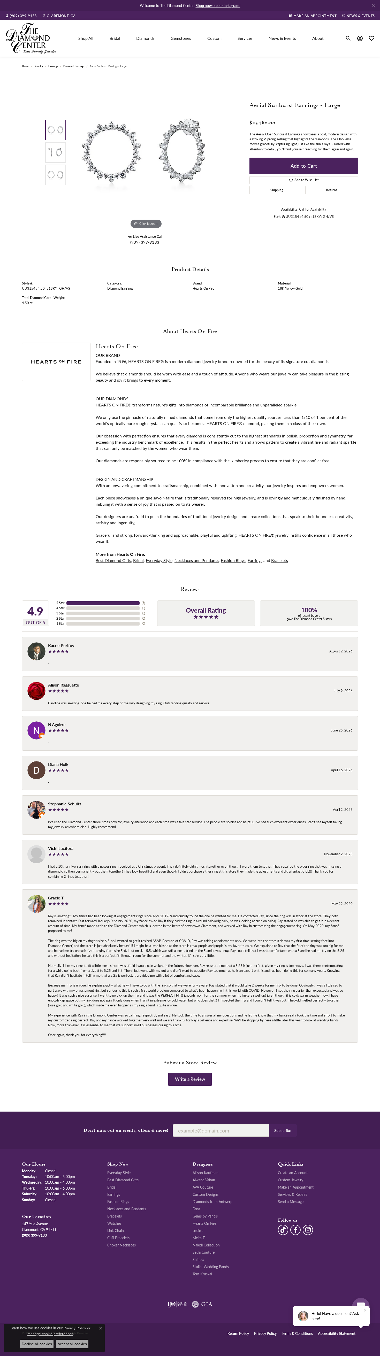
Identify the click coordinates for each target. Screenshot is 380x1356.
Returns (331, 190)
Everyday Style (159, 560)
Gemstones (181, 38)
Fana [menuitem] (196, 1208)
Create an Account (293, 1172)
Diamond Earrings (73, 66)
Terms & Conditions (297, 1333)
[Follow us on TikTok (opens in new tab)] (283, 1230)
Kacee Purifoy (61, 645)
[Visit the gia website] (202, 1304)
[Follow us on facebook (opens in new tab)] (295, 1230)
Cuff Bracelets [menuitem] (118, 1237)
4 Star (60, 608)
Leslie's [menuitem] (198, 1230)
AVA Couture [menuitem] (203, 1187)
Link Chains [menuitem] (116, 1230)
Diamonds (145, 38)
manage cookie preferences (50, 1334)
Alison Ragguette (63, 685)
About (318, 38)
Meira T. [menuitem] (199, 1237)
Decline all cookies (37, 1344)
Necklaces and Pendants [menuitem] (126, 1208)
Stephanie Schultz (64, 804)
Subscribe (282, 1130)
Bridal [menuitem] (111, 1187)
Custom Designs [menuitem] (205, 1194)
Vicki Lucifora (60, 848)
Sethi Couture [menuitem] (204, 1252)
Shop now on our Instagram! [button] (218, 5)
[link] (21, 15)
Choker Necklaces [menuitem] (121, 1244)
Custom (214, 38)
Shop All (85, 38)
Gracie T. (56, 898)
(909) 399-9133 (144, 242)
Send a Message (290, 1201)
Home (25, 66)
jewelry (38, 66)
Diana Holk (58, 764)
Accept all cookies (72, 1344)
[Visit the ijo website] (177, 1304)
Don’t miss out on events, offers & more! (126, 1130)
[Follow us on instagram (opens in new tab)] (308, 1230)
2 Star (60, 618)
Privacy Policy (265, 1333)
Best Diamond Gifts (113, 560)
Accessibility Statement (336, 1333)
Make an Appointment (296, 1187)
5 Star (60, 603)
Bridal (115, 38)
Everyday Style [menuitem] (119, 1172)
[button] (348, 38)
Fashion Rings (233, 560)
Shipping (276, 190)
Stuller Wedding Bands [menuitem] (211, 1266)
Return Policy (238, 1333)
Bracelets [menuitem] (114, 1216)
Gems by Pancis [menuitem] (205, 1216)
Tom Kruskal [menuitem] (202, 1273)
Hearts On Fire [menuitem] (204, 1223)
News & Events (282, 38)
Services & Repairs (292, 1194)
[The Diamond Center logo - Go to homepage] (31, 38)
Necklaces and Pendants (196, 560)
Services (245, 38)
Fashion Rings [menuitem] (118, 1201)
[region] (146, 152)
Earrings (53, 66)
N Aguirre (57, 724)
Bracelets (279, 560)
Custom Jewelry (290, 1179)
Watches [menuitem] (114, 1223)
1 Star (60, 623)
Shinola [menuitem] (198, 1259)
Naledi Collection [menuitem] (206, 1244)
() (143, 603)
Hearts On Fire (203, 288)
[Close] (373, 5)
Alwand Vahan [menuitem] (204, 1179)
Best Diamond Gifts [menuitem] (123, 1179)
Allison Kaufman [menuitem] (205, 1172)
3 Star (60, 613)
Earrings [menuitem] (113, 1194)
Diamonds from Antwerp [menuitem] (212, 1201)
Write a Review (190, 1079)
